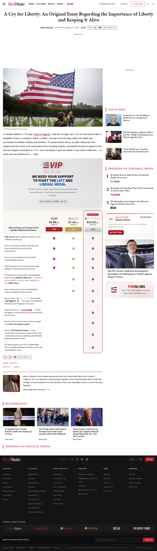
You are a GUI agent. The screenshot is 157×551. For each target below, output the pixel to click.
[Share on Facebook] (100, 28)
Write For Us (108, 491)
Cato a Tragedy (42, 134)
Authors (6, 499)
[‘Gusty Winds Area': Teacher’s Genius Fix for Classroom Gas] (114, 154)
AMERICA (6, 367)
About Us (107, 474)
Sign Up (148, 540)
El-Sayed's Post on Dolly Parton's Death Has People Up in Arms (18, 431)
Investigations (8, 487)
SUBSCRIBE (137, 4)
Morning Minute (9, 491)
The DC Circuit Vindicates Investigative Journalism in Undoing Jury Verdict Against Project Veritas (130, 273)
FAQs (140, 459)
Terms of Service (8, 548)
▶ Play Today (116, 232)
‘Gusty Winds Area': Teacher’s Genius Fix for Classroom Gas (136, 150)
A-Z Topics (32, 468)
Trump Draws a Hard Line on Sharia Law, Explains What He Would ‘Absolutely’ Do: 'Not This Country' (85, 432)
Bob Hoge (57, 499)
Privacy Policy (21, 548)
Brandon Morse (59, 491)
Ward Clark (43, 439)
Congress (31, 478)
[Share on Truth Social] (95, 28)
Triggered (82, 486)
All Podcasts (82, 494)
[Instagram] (77, 459)
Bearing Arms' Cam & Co (87, 490)
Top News (6, 474)
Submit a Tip (108, 487)
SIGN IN (123, 4)
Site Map (56, 548)
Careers (106, 483)
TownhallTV (7, 495)
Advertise (107, 478)
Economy (31, 487)
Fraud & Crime (33, 499)
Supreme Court (33, 508)
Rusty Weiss (77, 439)
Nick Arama (9, 439)
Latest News (7, 478)
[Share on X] (90, 28)
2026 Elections (33, 474)
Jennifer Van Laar (59, 478)
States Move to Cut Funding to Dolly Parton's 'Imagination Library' (136, 118)
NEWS (31, 4)
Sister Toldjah (58, 504)
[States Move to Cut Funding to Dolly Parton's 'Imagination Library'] (114, 120)
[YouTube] (87, 459)
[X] (72, 459)
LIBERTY (17, 367)
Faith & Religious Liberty (37, 491)
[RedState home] (11, 459)
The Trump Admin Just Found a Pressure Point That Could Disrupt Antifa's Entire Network (52, 431)
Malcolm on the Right (86, 474)
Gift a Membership (136, 478)
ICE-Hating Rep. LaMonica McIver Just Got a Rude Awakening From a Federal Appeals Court (138, 135)
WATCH (51, 4)
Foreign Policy (33, 495)
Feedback (31, 548)
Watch (5, 483)
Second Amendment (35, 512)
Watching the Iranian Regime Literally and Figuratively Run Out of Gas (129, 202)
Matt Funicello (46, 27)
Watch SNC (133, 487)
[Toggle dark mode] (153, 4)
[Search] (148, 4)
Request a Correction (44, 548)
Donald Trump (33, 483)
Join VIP (149, 459)
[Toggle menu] (3, 3)
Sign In (132, 459)
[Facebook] (82, 459)
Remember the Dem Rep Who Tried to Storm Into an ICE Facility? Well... (132, 189)
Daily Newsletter (135, 483)
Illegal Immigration (35, 504)
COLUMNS (41, 4)
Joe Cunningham (59, 487)
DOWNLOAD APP (107, 4)
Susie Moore (57, 483)
